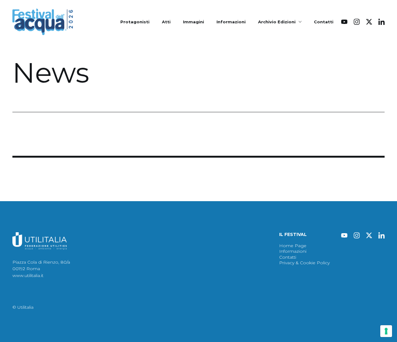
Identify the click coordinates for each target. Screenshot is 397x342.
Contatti (323, 22)
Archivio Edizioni (277, 22)
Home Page (292, 245)
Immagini (193, 22)
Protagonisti (134, 22)
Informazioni (231, 22)
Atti (166, 22)
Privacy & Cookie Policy (304, 263)
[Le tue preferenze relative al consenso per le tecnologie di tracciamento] (386, 331)
